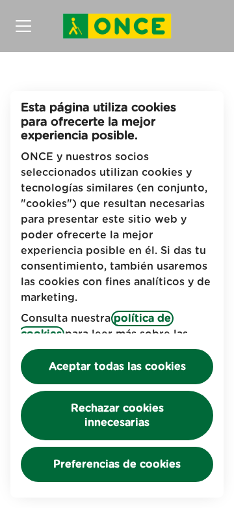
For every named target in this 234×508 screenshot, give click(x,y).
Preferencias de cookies (117, 464)
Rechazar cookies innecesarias (117, 415)
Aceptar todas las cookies (117, 366)
